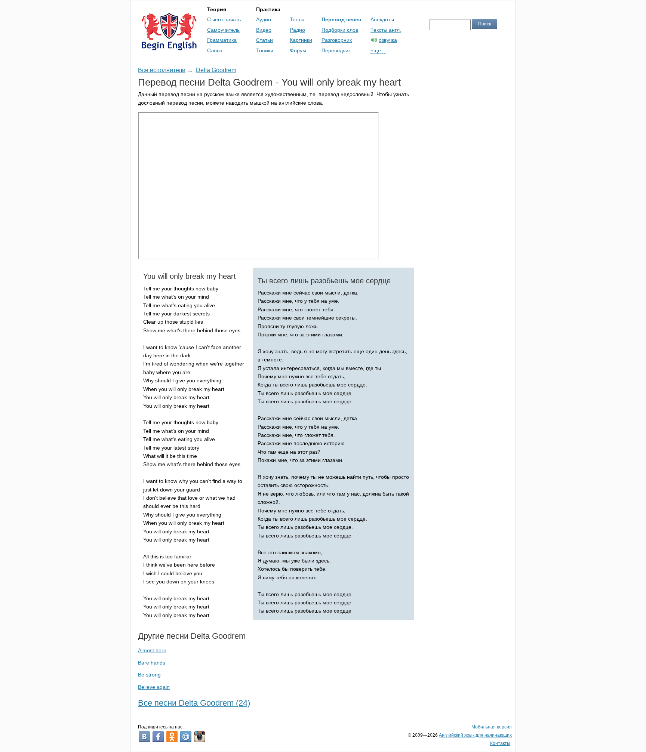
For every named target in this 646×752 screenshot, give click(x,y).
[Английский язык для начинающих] (169, 47)
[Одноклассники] (172, 736)
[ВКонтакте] (144, 736)
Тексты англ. (385, 30)
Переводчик (336, 50)
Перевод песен (341, 19)
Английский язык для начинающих (475, 735)
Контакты (500, 743)
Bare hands (151, 663)
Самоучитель (223, 30)
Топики (264, 50)
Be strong (149, 675)
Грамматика (222, 40)
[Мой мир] (185, 736)
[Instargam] (199, 736)
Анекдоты (382, 19)
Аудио (263, 19)
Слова (214, 50)
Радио (297, 30)
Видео (263, 30)
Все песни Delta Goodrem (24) (194, 703)
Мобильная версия (491, 727)
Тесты (297, 19)
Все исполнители (161, 70)
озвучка (388, 40)
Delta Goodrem (216, 70)
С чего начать (224, 19)
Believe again (154, 687)
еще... (377, 50)
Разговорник (337, 40)
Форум (298, 50)
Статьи (264, 40)
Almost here (152, 650)
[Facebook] (158, 736)
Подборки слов (340, 30)
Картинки (301, 40)
